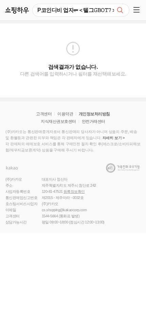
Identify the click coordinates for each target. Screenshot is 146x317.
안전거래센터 (93, 121)
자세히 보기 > (114, 138)
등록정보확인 (74, 191)
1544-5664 (50, 216)
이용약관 (65, 114)
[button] (137, 10)
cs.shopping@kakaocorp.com (64, 210)
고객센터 (44, 114)
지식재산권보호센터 (58, 121)
